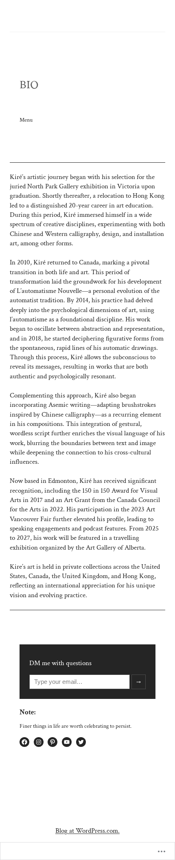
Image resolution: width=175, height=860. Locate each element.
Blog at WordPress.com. (87, 830)
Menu (26, 120)
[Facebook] (24, 742)
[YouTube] (67, 742)
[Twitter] (81, 742)
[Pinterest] (52, 742)
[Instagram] (39, 742)
